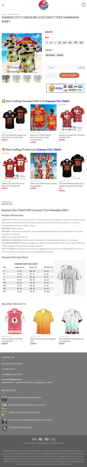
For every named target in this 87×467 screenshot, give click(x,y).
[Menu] (3, 5)
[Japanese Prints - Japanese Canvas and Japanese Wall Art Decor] (43, 5)
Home (4, 14)
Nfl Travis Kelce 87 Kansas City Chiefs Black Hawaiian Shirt (14, 136)
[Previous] (5, 53)
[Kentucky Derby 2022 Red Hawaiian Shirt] (15, 321)
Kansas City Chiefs (57, 101)
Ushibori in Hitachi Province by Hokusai (24, 412)
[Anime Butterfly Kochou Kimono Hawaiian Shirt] (72, 321)
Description (7, 204)
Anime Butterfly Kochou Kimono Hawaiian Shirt (71, 340)
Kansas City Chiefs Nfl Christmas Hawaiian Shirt (72, 136)
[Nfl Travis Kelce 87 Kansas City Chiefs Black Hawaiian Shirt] (15, 117)
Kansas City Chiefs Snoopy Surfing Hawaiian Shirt (43, 184)
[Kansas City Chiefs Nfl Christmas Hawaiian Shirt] (72, 117)
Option (48, 50)
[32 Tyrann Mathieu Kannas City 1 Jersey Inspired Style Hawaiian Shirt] (72, 166)
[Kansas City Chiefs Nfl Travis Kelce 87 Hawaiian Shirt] (15, 166)
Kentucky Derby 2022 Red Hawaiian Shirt (12, 340)
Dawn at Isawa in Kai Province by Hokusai (24, 397)
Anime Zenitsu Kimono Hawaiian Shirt (43, 340)
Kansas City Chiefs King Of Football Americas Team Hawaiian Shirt (40, 137)
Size (47, 37)
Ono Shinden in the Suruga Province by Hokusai (26, 405)
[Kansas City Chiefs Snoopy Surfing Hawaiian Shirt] (43, 166)
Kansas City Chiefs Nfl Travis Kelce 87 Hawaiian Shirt (13, 184)
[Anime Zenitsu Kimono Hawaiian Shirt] (43, 321)
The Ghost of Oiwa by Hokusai (20, 427)
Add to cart (69, 75)
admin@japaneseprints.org (12, 374)
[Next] (38, 53)
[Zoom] (4, 70)
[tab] (7, 204)
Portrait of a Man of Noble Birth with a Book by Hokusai (30, 420)
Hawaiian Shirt (13, 14)
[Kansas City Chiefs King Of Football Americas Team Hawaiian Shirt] (43, 117)
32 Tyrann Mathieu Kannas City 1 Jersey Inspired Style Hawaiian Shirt (72, 185)
